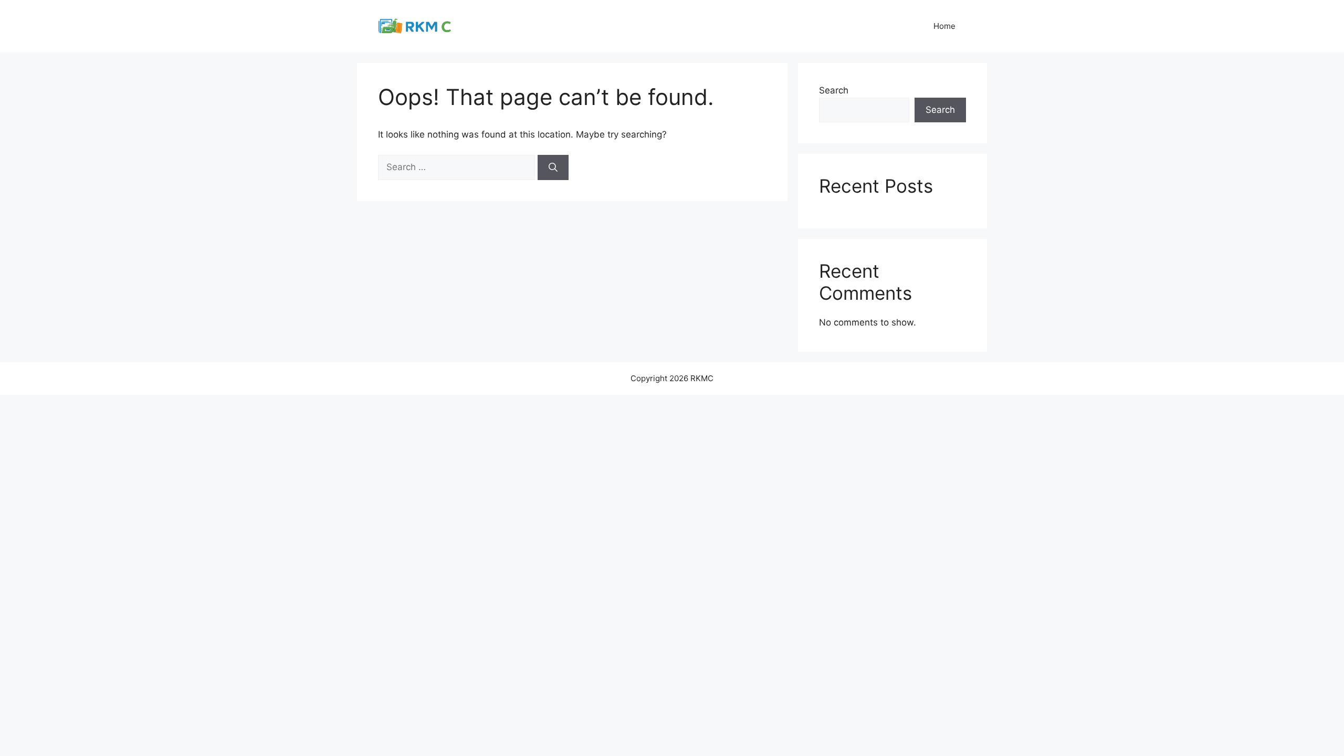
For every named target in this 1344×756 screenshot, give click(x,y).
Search (833, 90)
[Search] (553, 167)
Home (944, 26)
